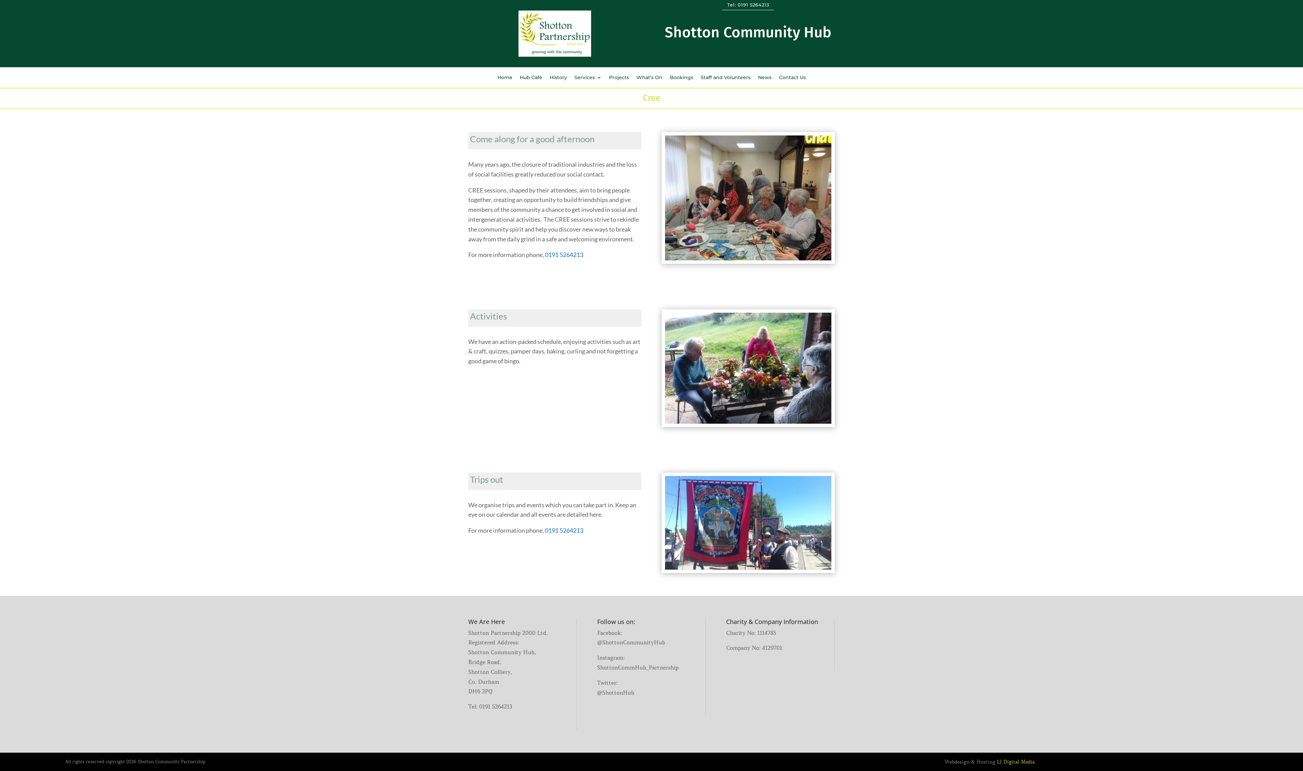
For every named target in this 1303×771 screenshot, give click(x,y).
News (765, 77)
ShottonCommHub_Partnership (638, 667)
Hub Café (531, 77)
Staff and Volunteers (726, 77)
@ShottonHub (615, 692)
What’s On (649, 77)
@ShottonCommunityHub (631, 642)
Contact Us (792, 77)
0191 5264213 (753, 4)
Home (504, 77)
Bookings (681, 77)
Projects (619, 77)
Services (584, 77)
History (558, 77)
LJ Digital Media (1016, 762)
